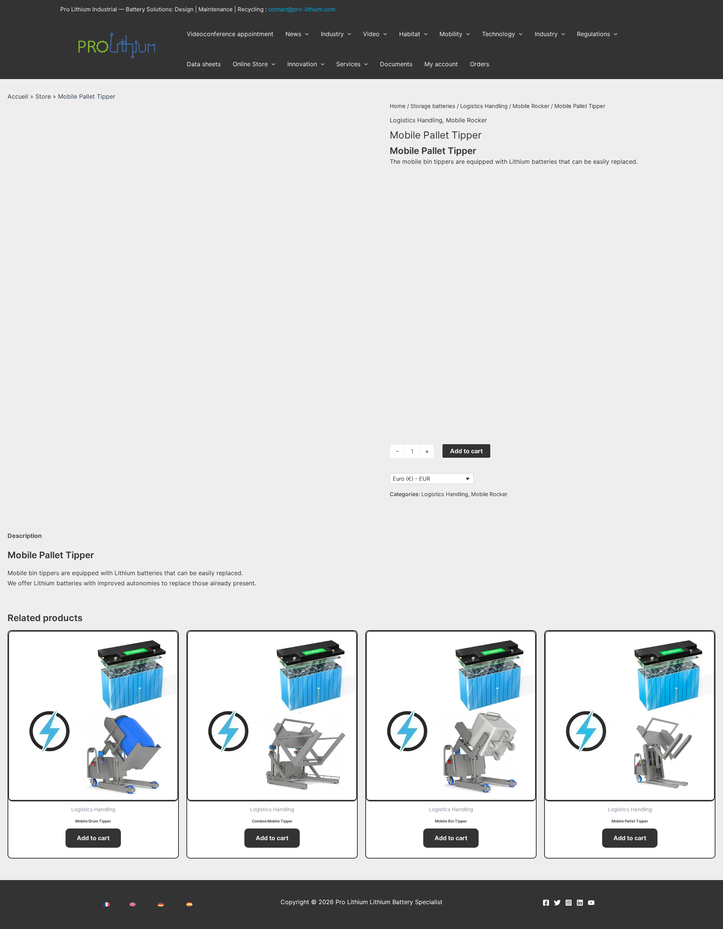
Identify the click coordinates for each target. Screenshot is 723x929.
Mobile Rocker (531, 106)
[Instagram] (568, 902)
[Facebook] (546, 902)
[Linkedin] (580, 902)
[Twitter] (557, 902)
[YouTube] (591, 902)
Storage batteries (432, 106)
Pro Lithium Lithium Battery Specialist (103, 68)
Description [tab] (25, 535)
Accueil (18, 96)
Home (398, 106)
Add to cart (466, 451)
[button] (305, 34)
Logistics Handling (484, 106)
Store (43, 96)
